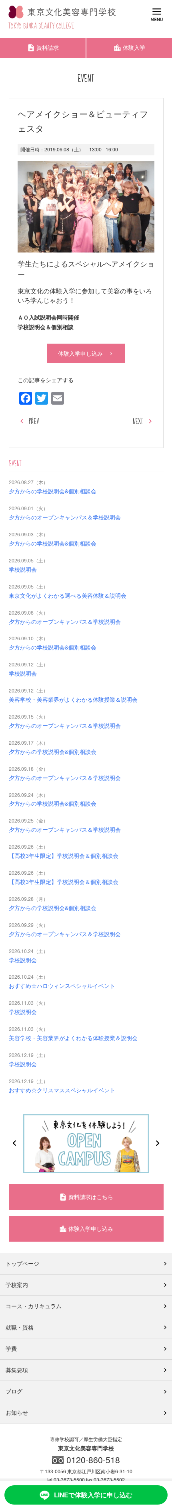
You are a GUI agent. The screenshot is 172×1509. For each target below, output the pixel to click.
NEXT (138, 421)
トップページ (22, 1263)
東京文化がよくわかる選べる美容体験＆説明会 (67, 595)
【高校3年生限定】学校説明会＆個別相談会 (63, 855)
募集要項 (17, 1370)
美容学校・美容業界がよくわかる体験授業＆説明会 (73, 699)
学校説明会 (23, 569)
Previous (14, 1143)
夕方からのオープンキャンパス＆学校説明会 (65, 517)
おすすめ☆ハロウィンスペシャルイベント (62, 986)
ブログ (14, 1391)
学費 (11, 1348)
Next (157, 1143)
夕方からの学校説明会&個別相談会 (52, 491)
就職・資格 (20, 1327)
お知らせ (17, 1412)
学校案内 (17, 1285)
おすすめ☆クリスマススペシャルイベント (62, 1090)
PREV (34, 421)
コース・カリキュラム (34, 1306)
